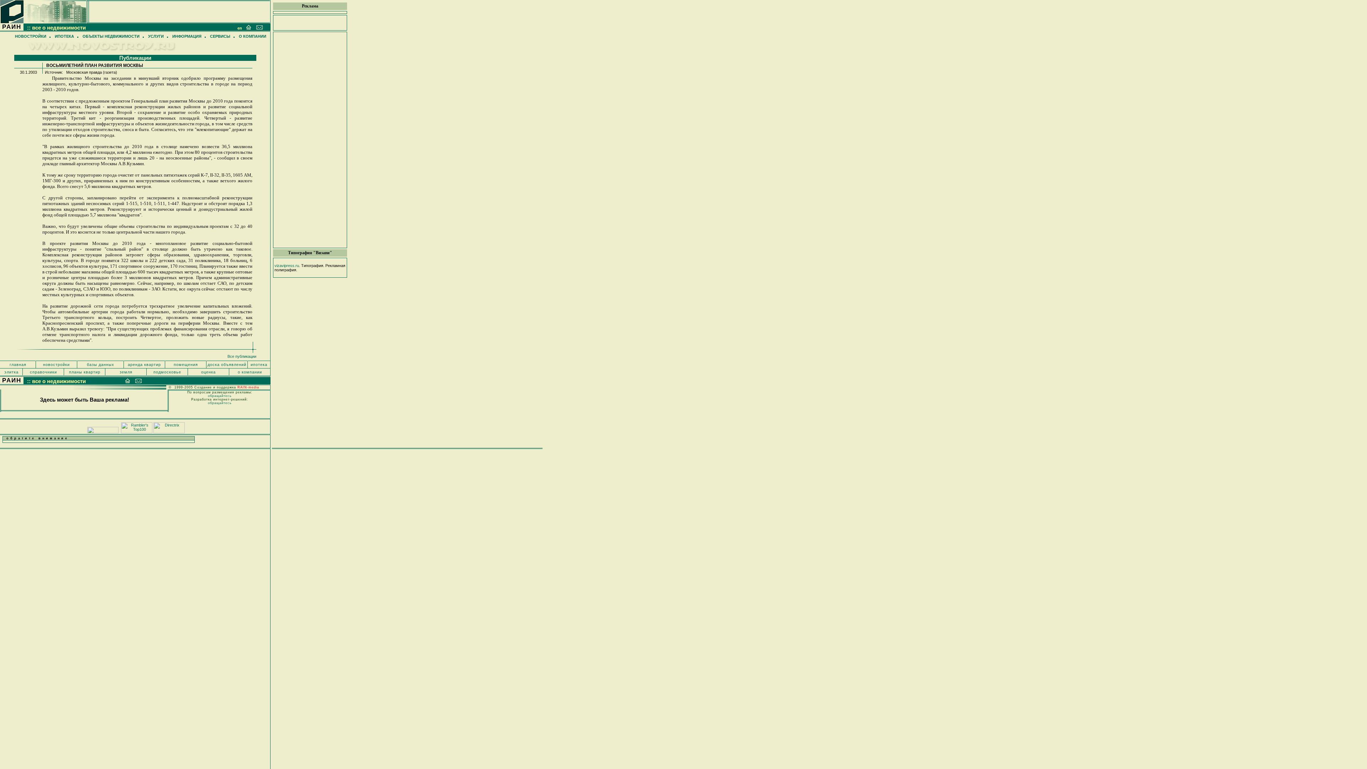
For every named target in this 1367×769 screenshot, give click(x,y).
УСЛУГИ (156, 36)
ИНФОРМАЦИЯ (186, 36)
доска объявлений (227, 364)
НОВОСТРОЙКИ (30, 36)
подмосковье (167, 372)
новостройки (56, 364)
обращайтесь (220, 396)
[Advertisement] (310, 140)
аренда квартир (144, 364)
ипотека (259, 364)
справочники (43, 372)
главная (18, 364)
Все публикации (241, 356)
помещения (186, 364)
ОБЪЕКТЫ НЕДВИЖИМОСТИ (111, 36)
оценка (208, 372)
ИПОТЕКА (64, 36)
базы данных (100, 364)
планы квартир (84, 372)
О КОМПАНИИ (252, 36)
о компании (250, 372)
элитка (11, 372)
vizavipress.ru (286, 265)
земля (126, 372)
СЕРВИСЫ (220, 36)
